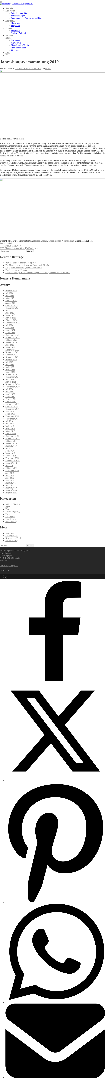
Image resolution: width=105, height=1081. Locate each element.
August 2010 (11, 488)
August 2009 (11, 490)
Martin (48, 68)
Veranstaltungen (18, 16)
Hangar (8, 28)
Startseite (9, 8)
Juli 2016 (9, 465)
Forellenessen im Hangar (16, 270)
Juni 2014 (9, 473)
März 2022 (10, 372)
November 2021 (12, 374)
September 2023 (12, 342)
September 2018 (12, 419)
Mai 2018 (9, 426)
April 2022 (10, 369)
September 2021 (12, 377)
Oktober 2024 (11, 320)
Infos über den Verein (20, 13)
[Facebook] (55, 680)
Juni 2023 (9, 345)
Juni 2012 (9, 478)
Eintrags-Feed (11, 535)
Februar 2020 (11, 399)
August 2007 (11, 493)
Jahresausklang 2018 (10, 246)
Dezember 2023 (12, 335)
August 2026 (11, 290)
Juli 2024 (9, 325)
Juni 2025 (9, 313)
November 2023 (12, 337)
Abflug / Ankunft (18, 33)
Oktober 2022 (11, 355)
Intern (8, 38)
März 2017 (10, 453)
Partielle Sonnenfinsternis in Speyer (20, 263)
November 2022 (12, 352)
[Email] (55, 1077)
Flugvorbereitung (18, 48)
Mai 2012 (9, 480)
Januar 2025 (10, 318)
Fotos (7, 509)
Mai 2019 (9, 411)
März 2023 (10, 347)
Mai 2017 (9, 451)
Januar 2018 (10, 433)
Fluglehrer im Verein (20, 45)
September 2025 (12, 308)
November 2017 (12, 438)
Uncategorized (54, 241)
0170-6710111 (6, 570)
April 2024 (10, 330)
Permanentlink (6, 243)
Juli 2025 (9, 310)
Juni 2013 (9, 475)
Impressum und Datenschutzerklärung (27, 18)
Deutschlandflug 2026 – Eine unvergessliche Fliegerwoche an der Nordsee (37, 272)
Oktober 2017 (11, 441)
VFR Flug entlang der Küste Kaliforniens (19, 248)
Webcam (14, 50)
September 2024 (12, 323)
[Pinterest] (55, 902)
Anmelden (9, 533)
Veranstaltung (68, 241)
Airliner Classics (12, 504)
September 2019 (12, 409)
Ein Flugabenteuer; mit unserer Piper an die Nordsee (28, 265)
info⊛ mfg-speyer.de (9, 565)
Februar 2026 (11, 300)
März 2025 (10, 315)
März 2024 (10, 332)
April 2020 (10, 394)
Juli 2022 (9, 362)
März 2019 (10, 414)
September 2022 (12, 357)
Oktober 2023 (11, 340)
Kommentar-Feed (13, 538)
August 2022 (11, 359)
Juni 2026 (9, 295)
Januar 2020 (10, 401)
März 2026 (10, 298)
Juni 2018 (9, 424)
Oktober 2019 (11, 406)
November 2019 (12, 404)
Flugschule (10, 20)
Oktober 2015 (11, 468)
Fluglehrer (15, 25)
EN (6, 55)
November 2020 (12, 384)
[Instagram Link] (6, 577)
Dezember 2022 (12, 350)
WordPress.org (11, 540)
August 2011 (11, 483)
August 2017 (11, 446)
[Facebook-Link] (6, 575)
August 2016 (11, 463)
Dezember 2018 (12, 416)
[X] (55, 780)
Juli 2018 (9, 421)
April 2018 (10, 428)
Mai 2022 (9, 367)
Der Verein (10, 11)
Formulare (15, 40)
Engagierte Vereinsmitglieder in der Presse (23, 267)
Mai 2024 (9, 327)
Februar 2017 (11, 456)
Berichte (9, 35)
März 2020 (10, 396)
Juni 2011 (9, 485)
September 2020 (12, 387)
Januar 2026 (10, 303)
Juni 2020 (9, 391)
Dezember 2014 (12, 470)
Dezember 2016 (12, 458)
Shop (7, 52)
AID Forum (16, 43)
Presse (8, 514)
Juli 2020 (9, 389)
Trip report (10, 516)
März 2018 (10, 431)
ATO (7, 507)
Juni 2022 (9, 364)
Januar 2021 (10, 382)
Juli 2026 (9, 293)
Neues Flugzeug (40, 241)
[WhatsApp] (55, 1002)
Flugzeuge (15, 30)
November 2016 (12, 460)
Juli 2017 (9, 448)
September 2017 (12, 443)
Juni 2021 (9, 379)
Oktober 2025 (11, 305)
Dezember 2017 (12, 436)
